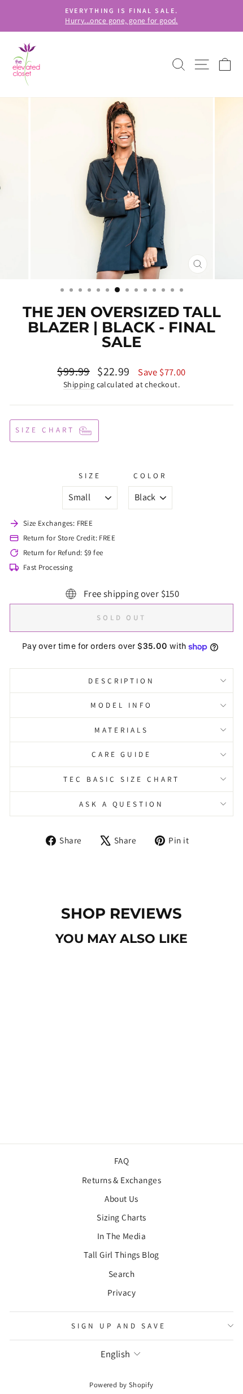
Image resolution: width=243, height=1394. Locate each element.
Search (121, 1273)
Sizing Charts (121, 1217)
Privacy (121, 1292)
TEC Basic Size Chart (121, 779)
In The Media (121, 1235)
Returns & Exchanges (121, 1179)
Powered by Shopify (121, 1384)
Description (121, 681)
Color (150, 475)
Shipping (78, 384)
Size (90, 475)
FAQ (121, 1160)
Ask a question (121, 804)
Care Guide (122, 754)
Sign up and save (118, 1326)
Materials (121, 730)
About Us (121, 1198)
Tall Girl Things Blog (121, 1254)
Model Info (121, 705)
